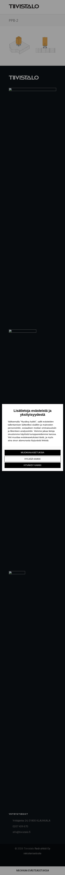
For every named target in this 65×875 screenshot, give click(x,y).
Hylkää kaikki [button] (32, 459)
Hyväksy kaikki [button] (32, 465)
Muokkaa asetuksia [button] (32, 452)
